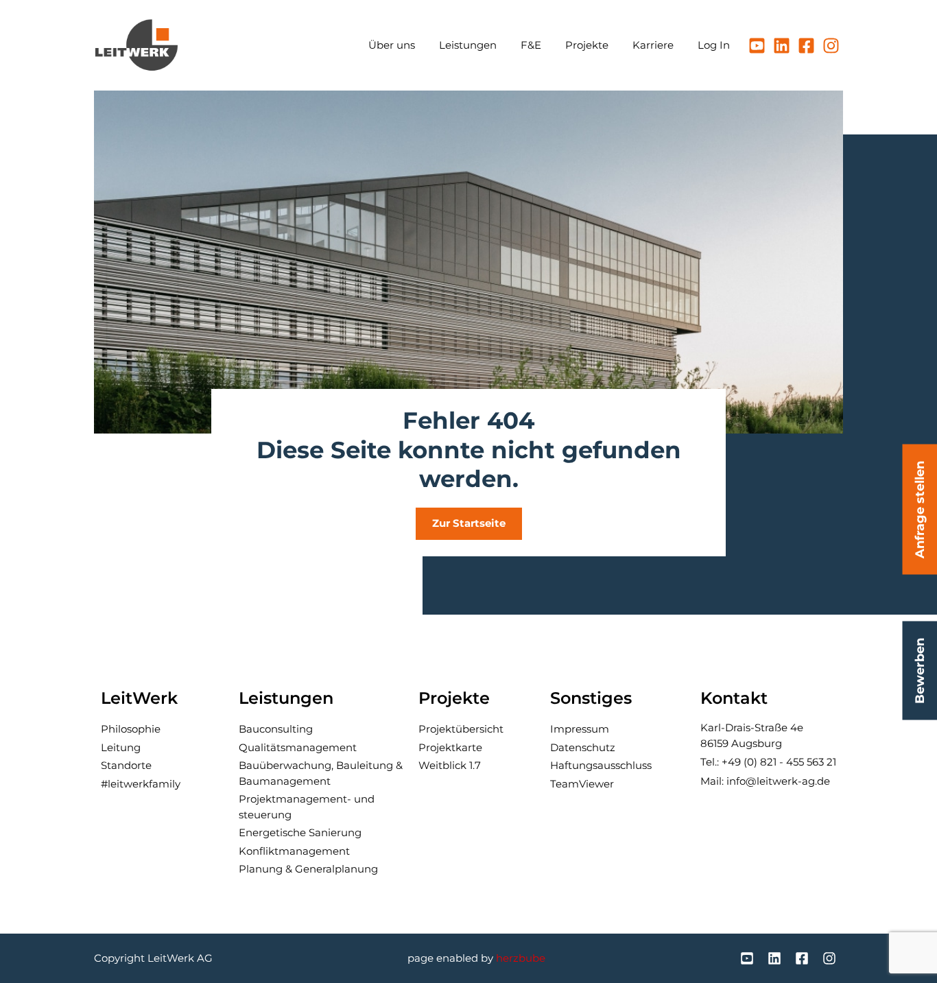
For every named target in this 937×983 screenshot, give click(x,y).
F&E (531, 44)
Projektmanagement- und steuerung (307, 806)
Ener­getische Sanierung (300, 832)
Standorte (126, 765)
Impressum (579, 728)
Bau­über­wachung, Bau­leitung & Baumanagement (321, 773)
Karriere (653, 44)
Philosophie (131, 728)
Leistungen (468, 44)
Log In (714, 44)
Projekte (586, 44)
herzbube (520, 957)
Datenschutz (582, 747)
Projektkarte (450, 747)
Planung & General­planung (308, 868)
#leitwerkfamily (140, 783)
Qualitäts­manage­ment (298, 747)
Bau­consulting (276, 728)
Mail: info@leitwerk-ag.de (765, 780)
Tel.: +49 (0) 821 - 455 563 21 (768, 761)
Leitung (121, 747)
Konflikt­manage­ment (294, 850)
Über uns (391, 44)
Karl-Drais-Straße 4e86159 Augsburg (751, 735)
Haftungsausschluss (601, 765)
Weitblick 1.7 (449, 765)
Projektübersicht (460, 728)
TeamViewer (582, 783)
